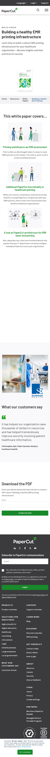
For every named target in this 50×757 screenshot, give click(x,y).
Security (30, 676)
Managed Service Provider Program (34, 719)
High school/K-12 (9, 624)
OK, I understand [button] (25, 752)
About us (30, 668)
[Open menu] (46, 10)
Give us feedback (33, 680)
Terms (29, 691)
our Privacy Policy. (25, 747)
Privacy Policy (9, 579)
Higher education (9, 628)
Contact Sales (32, 648)
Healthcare (6, 632)
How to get (31, 656)
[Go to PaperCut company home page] (25, 540)
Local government (9, 655)
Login (33, 3)
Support (44, 3)
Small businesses (9, 647)
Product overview (9, 609)
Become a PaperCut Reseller (34, 712)
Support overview (34, 609)
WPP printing (32, 637)
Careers (29, 672)
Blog (28, 621)
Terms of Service (7, 597)
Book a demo (32, 652)
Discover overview (34, 633)
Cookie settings (33, 699)
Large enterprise (9, 651)
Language (21, 3)
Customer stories (9, 670)
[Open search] (38, 10)
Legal (4, 643)
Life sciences (7, 640)
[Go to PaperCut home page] (9, 10)
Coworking (6, 636)
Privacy (29, 695)
